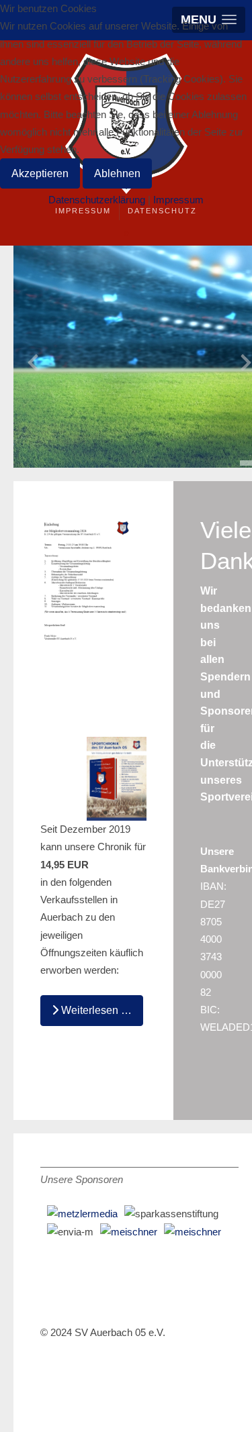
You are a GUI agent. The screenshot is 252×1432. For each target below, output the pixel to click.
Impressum (83, 211)
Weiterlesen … (95, 1010)
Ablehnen (117, 173)
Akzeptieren (40, 173)
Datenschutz (162, 211)
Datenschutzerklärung (96, 199)
